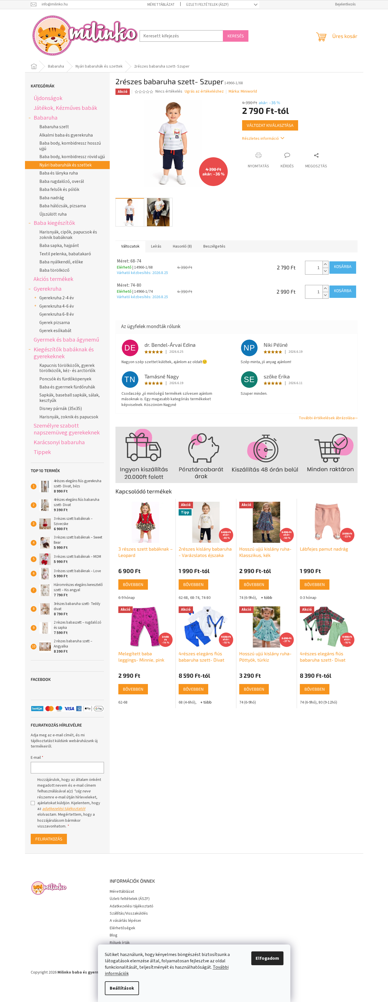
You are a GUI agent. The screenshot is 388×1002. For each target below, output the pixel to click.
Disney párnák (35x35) (60, 408)
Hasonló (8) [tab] (182, 246)
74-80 (206, 598)
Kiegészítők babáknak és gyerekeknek (64, 353)
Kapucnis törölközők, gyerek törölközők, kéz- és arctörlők (67, 368)
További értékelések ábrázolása (327, 418)
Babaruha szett (54, 127)
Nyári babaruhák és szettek (65, 165)
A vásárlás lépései (125, 921)
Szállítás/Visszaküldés (129, 913)
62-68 (183, 598)
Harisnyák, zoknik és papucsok (68, 417)
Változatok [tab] (130, 246)
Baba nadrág (51, 198)
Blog (113, 935)
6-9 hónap (126, 598)
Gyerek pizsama (54, 322)
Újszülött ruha (53, 214)
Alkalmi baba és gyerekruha (66, 135)
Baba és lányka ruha (58, 173)
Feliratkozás (48, 838)
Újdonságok (48, 98)
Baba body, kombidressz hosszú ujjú (70, 146)
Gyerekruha (47, 289)
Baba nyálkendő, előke (61, 262)
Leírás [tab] (156, 246)
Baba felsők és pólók (59, 189)
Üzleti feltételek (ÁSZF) (207, 4)
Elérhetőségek (122, 928)
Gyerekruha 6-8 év (56, 314)
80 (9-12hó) (327, 702)
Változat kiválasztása (270, 125)
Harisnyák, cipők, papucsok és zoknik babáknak (68, 234)
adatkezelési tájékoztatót (63, 809)
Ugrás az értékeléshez (204, 91)
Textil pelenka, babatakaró (65, 254)
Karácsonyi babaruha (59, 442)
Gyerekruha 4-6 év (56, 306)
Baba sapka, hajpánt (59, 245)
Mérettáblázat (161, 4)
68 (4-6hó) (187, 702)
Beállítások (122, 988)
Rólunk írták (120, 943)
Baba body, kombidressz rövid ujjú (72, 157)
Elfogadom (267, 958)
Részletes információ (260, 138)
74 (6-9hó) (247, 598)
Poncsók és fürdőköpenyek (65, 379)
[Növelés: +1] (325, 264)
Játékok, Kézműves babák (65, 108)
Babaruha (45, 118)
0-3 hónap (308, 598)
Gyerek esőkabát (55, 330)
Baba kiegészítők (54, 223)
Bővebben (133, 584)
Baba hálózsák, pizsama (62, 206)
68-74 (194, 598)
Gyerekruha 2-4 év (56, 298)
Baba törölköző (54, 270)
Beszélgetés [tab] (214, 246)
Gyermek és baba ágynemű (66, 340)
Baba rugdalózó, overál (61, 181)
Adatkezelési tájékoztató (131, 906)
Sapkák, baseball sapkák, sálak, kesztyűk (69, 397)
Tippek (42, 452)
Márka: (243, 91)
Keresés (235, 35)
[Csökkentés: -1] (325, 271)
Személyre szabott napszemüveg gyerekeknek (67, 429)
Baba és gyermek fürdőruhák (67, 387)
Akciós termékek (53, 279)
